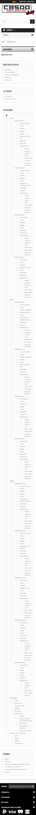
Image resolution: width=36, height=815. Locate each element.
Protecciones (23, 233)
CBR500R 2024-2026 (19, 662)
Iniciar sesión (30, 1)
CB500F (11, 118)
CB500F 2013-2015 (19, 121)
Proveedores (8, 80)
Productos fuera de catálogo (17, 733)
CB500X (12, 299)
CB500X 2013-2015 (20, 302)
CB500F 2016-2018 (19, 168)
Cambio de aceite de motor (28, 153)
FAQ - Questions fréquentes (12, 767)
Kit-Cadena (28, 160)
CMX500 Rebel (18, 743)
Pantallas (22, 128)
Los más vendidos (10, 72)
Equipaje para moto (25, 267)
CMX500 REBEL (14, 698)
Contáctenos (22, 1)
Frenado (27, 148)
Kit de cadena (28, 250)
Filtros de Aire (28, 158)
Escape (22, 133)
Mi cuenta (4, 802)
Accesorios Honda (25, 123)
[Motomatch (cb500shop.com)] (18, 10)
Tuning (22, 126)
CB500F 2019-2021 (19, 215)
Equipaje (22, 131)
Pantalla (22, 670)
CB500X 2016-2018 (20, 349)
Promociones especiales (11, 75)
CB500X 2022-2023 (19, 439)
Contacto (7, 772)
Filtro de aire (28, 690)
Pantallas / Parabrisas (26, 310)
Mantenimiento (24, 146)
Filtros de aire (28, 205)
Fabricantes (8, 77)
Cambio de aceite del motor (28, 243)
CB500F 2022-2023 (19, 257)
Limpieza (26, 695)
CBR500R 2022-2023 (20, 620)
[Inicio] (6, 115)
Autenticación (8, 96)
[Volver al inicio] (3, 42)
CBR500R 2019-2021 (20, 578)
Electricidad (23, 141)
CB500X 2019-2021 (20, 396)
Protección (23, 143)
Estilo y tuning (18, 703)
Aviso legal (8, 761)
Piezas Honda (23, 217)
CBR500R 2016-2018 (20, 531)
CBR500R (12, 481)
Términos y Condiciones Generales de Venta (17, 764)
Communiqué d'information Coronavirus (16, 769)
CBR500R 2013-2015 (20, 483)
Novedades (8, 69)
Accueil (7, 759)
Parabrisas (23, 222)
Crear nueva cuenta (10, 99)
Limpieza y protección (25, 730)
